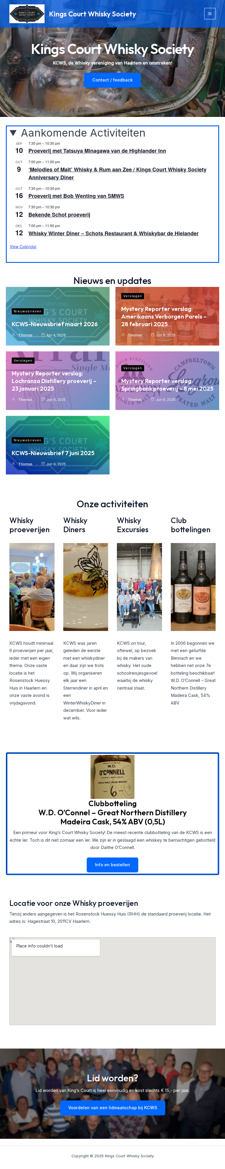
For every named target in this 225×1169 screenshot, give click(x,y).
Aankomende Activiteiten (83, 133)
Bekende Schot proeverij (59, 214)
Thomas (25, 335)
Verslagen (132, 296)
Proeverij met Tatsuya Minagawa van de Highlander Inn (97, 150)
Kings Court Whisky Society (92, 13)
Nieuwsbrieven (28, 311)
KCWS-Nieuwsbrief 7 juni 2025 (53, 453)
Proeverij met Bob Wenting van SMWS (76, 196)
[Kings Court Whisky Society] (27, 13)
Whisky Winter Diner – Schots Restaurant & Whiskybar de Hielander (113, 233)
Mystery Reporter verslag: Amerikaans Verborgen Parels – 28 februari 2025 (164, 316)
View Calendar (23, 246)
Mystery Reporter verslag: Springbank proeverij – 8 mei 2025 (167, 384)
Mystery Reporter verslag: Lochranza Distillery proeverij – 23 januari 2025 (54, 381)
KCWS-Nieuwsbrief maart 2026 (55, 324)
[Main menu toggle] (210, 13)
